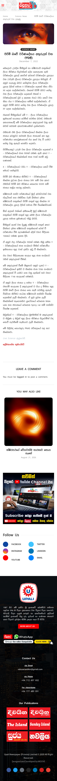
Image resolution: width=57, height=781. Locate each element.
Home (5, 16)
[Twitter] (15, 770)
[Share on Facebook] (26, 357)
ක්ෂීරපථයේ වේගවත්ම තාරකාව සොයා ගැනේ (28, 451)
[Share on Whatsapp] (52, 357)
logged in (22, 377)
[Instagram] (28, 770)
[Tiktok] (22, 770)
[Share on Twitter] (32, 357)
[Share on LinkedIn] (45, 357)
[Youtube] (41, 770)
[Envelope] (48, 770)
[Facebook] (9, 770)
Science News (21, 16)
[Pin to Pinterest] (39, 357)
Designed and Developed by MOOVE (28, 761)
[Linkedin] (35, 770)
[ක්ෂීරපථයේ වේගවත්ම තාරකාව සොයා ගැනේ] (28, 422)
